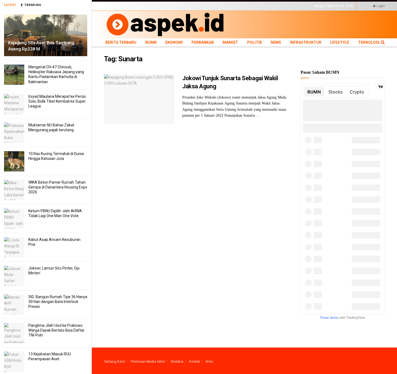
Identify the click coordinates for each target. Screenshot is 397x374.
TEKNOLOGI (283, 6)
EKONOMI (153, 6)
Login (380, 6)
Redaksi (177, 361)
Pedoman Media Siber (148, 361)
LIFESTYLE (264, 6)
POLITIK (207, 6)
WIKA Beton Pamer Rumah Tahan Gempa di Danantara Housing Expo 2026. (57, 187)
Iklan (209, 361)
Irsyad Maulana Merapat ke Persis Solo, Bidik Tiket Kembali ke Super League (57, 101)
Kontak (194, 361)
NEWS (220, 6)
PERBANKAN (173, 6)
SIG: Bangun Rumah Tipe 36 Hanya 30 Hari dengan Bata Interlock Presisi (57, 302)
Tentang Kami (114, 361)
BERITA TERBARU (117, 6)
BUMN (138, 6)
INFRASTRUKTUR (240, 6)
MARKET (192, 6)
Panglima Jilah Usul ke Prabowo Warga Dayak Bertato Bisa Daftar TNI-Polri (56, 330)
